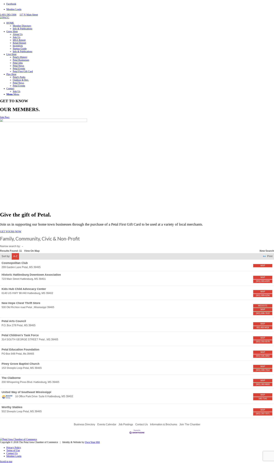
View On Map (32, 250)
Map (263, 265)
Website (262, 305)
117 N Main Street (29, 14)
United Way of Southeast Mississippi (26, 392)
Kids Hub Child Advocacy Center (24, 289)
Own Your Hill (92, 442)
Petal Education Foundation (20, 349)
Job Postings (125, 424)
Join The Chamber (189, 424)
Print (269, 256)
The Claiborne (11, 377)
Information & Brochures (163, 424)
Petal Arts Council (14, 321)
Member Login (13, 9)
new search (267, 250)
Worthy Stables (12, 407)
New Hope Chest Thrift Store (21, 303)
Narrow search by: (10, 246)
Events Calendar (106, 424)
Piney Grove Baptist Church (20, 363)
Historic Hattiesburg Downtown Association (31, 274)
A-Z (15, 256)
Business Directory (84, 424)
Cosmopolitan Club (15, 263)
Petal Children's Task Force (20, 335)
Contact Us (141, 424)
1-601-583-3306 (8, 14)
